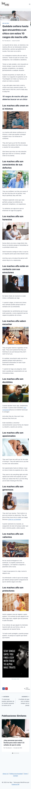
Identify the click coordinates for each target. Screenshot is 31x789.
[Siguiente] (27, 735)
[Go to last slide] (4, 735)
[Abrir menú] (29, 4)
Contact (15, 775)
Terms (26, 773)
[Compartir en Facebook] (3, 688)
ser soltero (5, 23)
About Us (5, 773)
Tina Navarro (7, 40)
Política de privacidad (16, 773)
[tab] (12, 753)
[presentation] (15, 728)
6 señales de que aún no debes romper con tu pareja (24, 701)
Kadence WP (15, 784)
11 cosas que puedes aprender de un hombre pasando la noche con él (8, 701)
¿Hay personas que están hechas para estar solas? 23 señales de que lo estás (14, 742)
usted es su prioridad (14, 519)
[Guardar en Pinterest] (6, 688)
